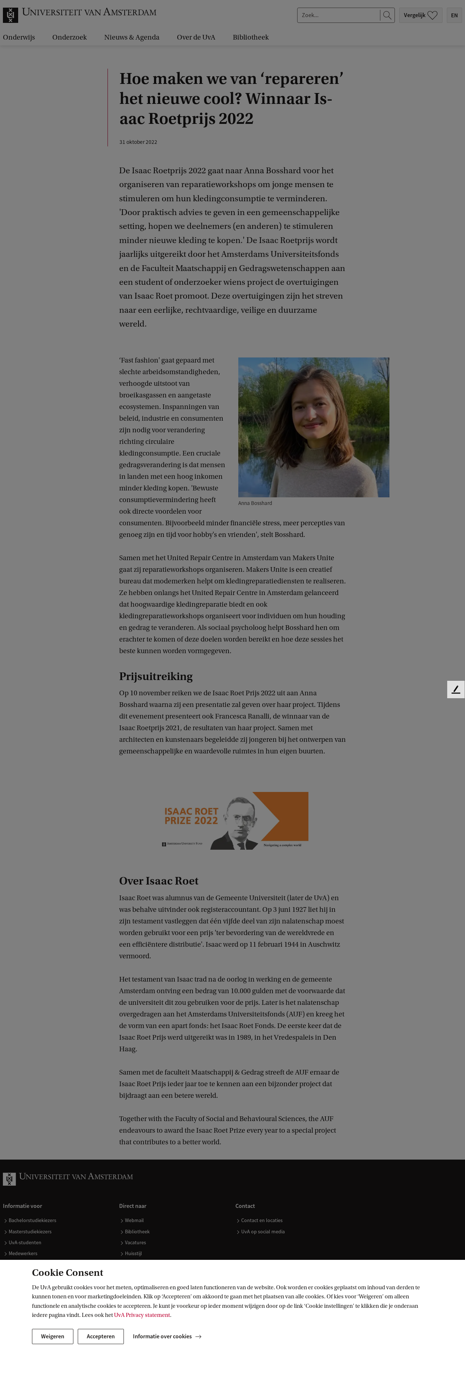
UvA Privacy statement (142, 1315)
